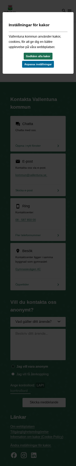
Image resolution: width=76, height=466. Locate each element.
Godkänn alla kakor (38, 56)
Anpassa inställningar (38, 64)
